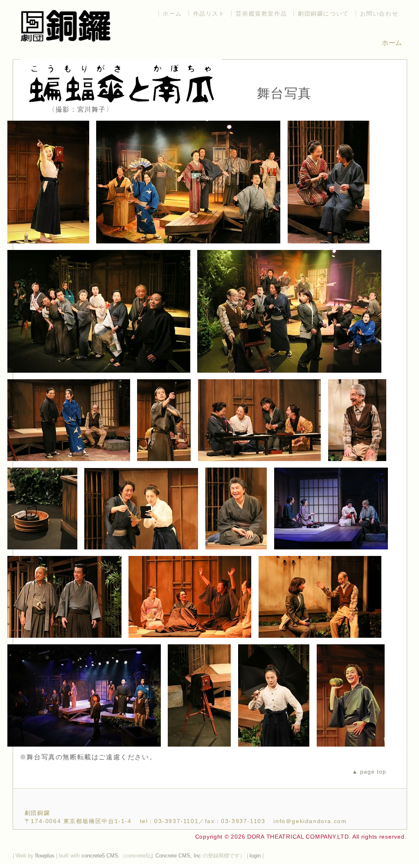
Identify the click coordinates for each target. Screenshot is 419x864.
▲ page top (369, 771)
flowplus (44, 856)
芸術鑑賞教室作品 (261, 13)
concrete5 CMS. (100, 856)
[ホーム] (66, 43)
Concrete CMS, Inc (178, 856)
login (256, 856)
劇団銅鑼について (323, 13)
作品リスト (209, 13)
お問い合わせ (379, 13)
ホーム (172, 13)
